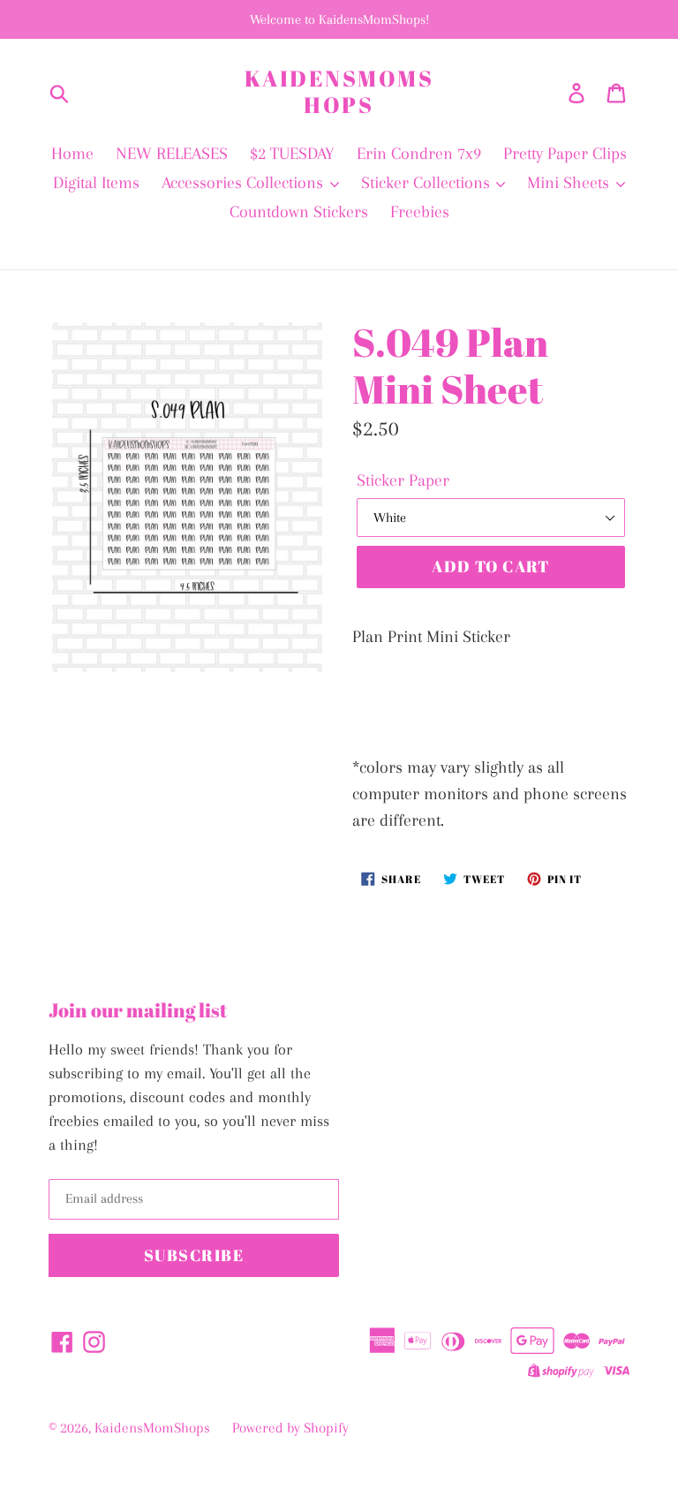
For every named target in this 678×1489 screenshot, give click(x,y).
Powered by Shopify (290, 1427)
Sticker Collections (427, 183)
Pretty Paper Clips (565, 153)
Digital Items (96, 183)
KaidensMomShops (339, 91)
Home (72, 153)
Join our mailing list (138, 1010)
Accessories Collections (245, 183)
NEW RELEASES (172, 153)
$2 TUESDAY (292, 153)
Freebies (419, 212)
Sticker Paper (403, 480)
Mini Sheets (570, 183)
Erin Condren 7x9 (419, 153)
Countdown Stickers (299, 212)
